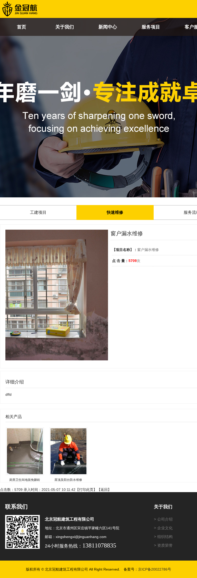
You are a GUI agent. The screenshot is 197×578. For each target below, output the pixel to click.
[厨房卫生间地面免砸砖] (24, 447)
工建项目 (38, 212)
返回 (104, 490)
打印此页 (86, 490)
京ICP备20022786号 (154, 569)
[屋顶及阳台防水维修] (68, 447)
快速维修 (115, 212)
